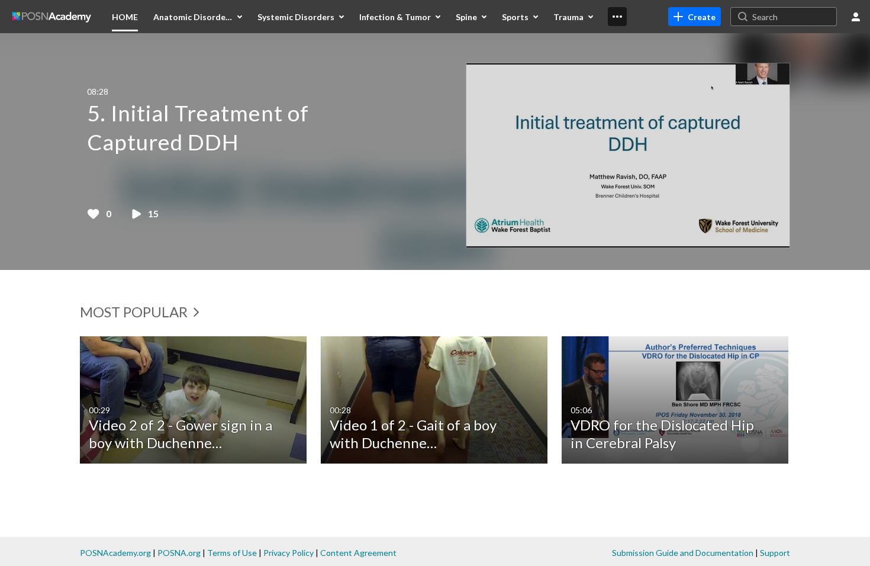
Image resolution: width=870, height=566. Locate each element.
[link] (694, 16)
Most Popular (135, 311)
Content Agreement (358, 553)
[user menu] (855, 16)
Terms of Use (232, 553)
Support (775, 553)
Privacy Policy (288, 553)
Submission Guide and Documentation (682, 553)
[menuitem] (124, 16)
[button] (434, 151)
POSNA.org (179, 553)
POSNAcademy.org (115, 553)
